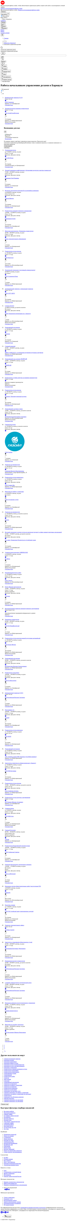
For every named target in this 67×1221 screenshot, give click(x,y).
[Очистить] (3, 53)
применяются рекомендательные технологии (33, 1207)
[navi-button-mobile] (2, 35)
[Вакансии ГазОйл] (35, 442)
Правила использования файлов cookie (29, 10)
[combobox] (8, 49)
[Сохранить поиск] (2, 57)
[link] (3, 26)
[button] (2, 30)
